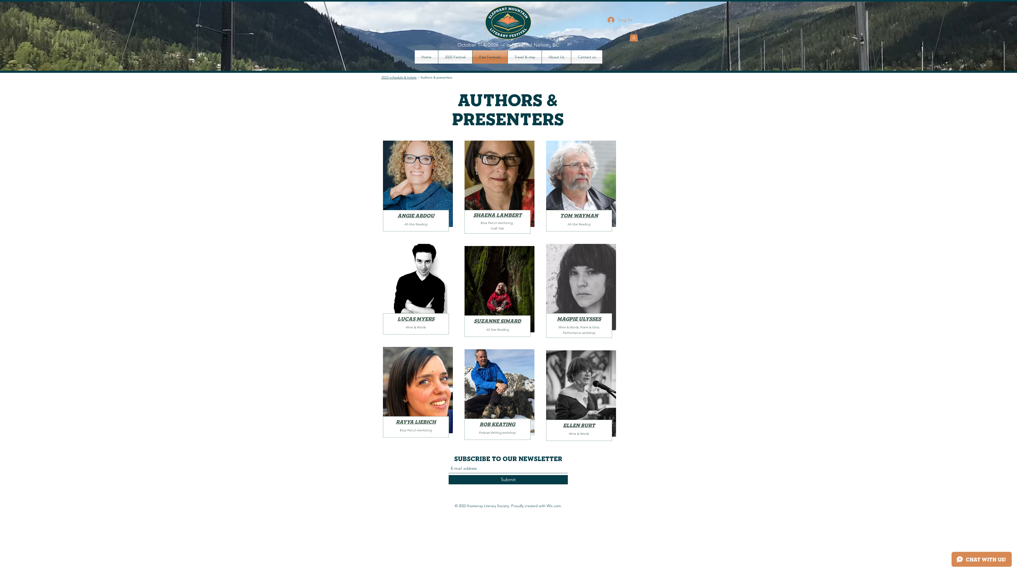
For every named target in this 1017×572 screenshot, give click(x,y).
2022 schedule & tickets (399, 77)
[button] (633, 36)
